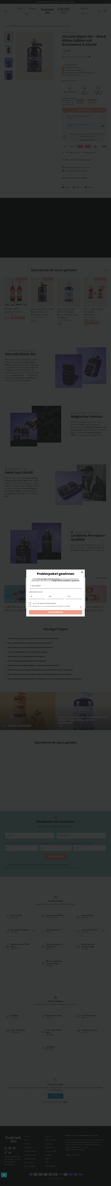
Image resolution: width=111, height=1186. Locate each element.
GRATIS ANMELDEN (55, 612)
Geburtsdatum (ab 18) (35, 592)
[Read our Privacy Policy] (81, 606)
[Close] (82, 572)
